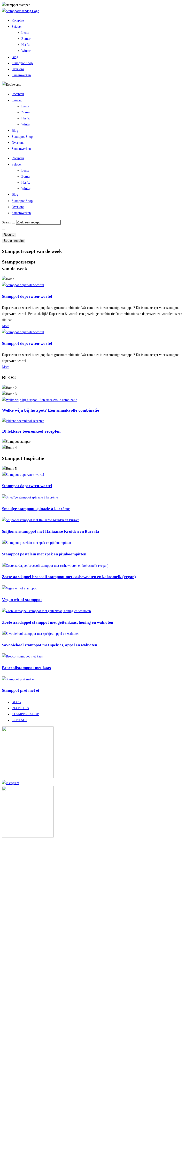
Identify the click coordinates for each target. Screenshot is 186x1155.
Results (9, 234)
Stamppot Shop (22, 63)
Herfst (25, 45)
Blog (15, 57)
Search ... (8, 222)
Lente (25, 33)
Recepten (18, 20)
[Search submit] (3, 229)
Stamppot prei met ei (20, 690)
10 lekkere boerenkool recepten (31, 431)
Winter (26, 51)
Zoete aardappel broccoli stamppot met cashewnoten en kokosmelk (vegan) (69, 576)
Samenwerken (21, 75)
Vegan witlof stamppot (22, 599)
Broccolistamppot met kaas (26, 667)
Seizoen (17, 26)
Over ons (18, 69)
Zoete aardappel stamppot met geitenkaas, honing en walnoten (57, 622)
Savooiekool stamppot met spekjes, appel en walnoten (49, 645)
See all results (14, 240)
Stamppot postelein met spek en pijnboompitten (44, 554)
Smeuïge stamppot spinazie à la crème (36, 508)
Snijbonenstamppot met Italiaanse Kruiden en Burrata (50, 531)
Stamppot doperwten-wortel (27, 296)
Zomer (26, 39)
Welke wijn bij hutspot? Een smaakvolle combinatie (50, 410)
